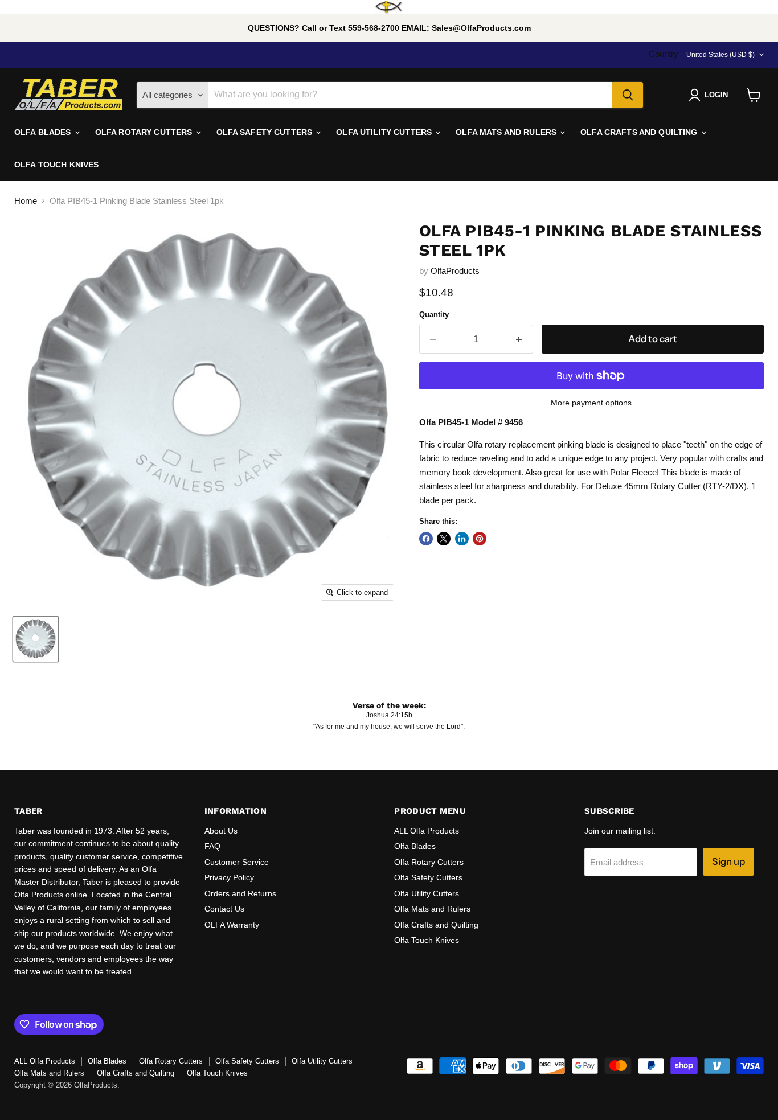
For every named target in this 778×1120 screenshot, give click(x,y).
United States (720, 55)
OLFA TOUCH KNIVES (56, 164)
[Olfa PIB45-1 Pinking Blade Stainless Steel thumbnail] (35, 639)
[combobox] (410, 95)
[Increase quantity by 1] (519, 339)
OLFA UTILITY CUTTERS (385, 132)
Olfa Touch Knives (426, 940)
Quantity (434, 314)
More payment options (591, 402)
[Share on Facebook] (426, 538)
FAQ (212, 846)
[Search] (627, 95)
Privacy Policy (229, 877)
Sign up (728, 861)
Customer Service (236, 862)
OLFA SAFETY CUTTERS (265, 132)
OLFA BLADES (43, 132)
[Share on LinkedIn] (462, 538)
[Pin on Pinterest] (479, 538)
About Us (221, 830)
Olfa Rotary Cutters (429, 862)
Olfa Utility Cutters (426, 893)
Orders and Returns (240, 893)
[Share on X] (444, 538)
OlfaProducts (455, 271)
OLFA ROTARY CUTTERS (145, 132)
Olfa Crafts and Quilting (436, 924)
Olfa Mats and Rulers (432, 908)
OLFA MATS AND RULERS (507, 132)
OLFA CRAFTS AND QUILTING (640, 132)
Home (25, 201)
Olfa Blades (415, 846)
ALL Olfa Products (426, 830)
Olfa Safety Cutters (428, 877)
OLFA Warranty (231, 924)
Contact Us (224, 908)
